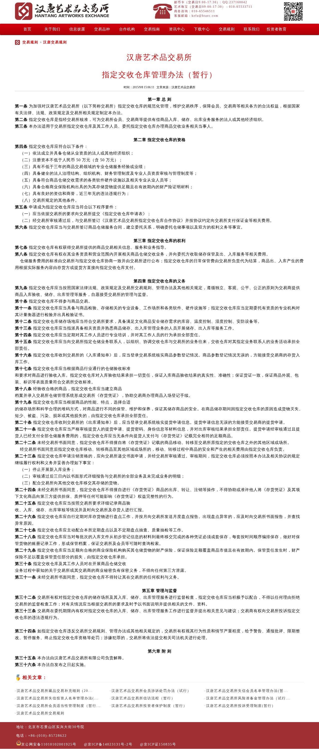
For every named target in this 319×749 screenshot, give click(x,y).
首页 (27, 29)
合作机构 (127, 29)
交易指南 (152, 29)
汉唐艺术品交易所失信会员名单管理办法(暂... (247, 691)
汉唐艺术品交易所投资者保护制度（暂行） (149, 706)
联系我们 (252, 29)
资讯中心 (177, 29)
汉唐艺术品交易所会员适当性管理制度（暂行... (59, 706)
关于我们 (52, 29)
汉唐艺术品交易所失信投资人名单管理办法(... (58, 698)
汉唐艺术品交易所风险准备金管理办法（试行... (248, 698)
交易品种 (102, 29)
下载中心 (202, 29)
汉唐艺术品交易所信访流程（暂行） (143, 698)
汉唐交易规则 (55, 42)
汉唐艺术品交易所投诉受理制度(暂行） (241, 706)
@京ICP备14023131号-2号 (108, 744)
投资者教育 (277, 29)
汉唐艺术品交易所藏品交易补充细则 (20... (55, 691)
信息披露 (77, 29)
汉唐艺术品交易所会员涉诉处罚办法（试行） (151, 691)
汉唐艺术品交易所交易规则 (41, 713)
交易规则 (227, 29)
